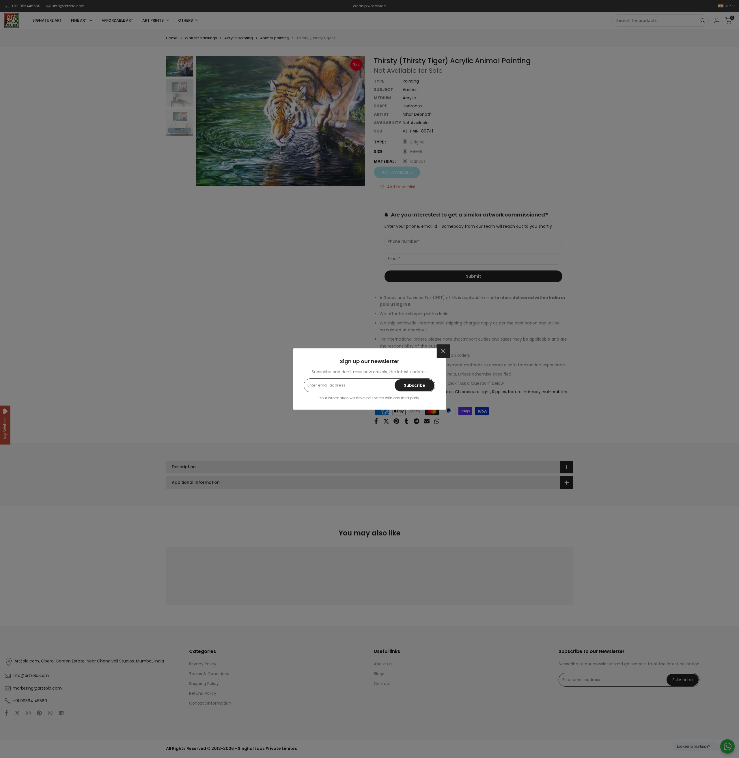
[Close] (443, 351)
